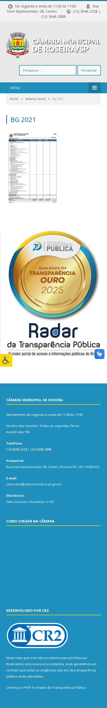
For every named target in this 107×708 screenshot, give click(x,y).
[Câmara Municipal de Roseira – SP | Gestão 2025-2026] (53, 44)
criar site (36, 658)
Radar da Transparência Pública (61, 687)
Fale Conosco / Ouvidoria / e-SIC (30, 501)
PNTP (27, 687)
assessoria (40, 664)
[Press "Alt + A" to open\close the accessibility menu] (6, 360)
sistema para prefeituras (67, 658)
